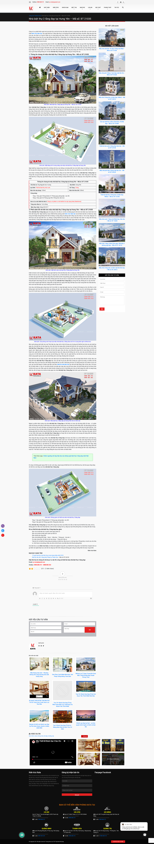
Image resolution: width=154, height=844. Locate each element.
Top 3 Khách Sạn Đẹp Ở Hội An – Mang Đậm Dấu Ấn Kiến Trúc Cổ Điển (62, 727)
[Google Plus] (124, 2)
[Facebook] (118, 2)
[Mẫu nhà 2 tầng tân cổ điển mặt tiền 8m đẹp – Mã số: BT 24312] (112, 256)
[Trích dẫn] (53, 598)
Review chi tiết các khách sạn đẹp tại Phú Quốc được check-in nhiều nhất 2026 (39, 726)
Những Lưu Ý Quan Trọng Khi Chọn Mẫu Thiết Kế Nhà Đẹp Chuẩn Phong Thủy (86, 675)
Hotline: (38, 2)
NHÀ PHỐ (82, 7)
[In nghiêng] (42, 598)
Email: (53, 2)
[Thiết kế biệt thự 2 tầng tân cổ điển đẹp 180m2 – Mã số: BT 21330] (112, 183)
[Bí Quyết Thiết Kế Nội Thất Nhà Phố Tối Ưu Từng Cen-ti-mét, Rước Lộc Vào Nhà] (39, 689)
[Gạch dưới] (44, 598)
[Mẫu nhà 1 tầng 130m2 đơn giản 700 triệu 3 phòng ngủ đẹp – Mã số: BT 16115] (112, 232)
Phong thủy (107, 7)
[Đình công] (46, 598)
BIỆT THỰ (74, 7)
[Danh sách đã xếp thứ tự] (49, 598)
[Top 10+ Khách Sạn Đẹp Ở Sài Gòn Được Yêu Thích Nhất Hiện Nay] (85, 686)
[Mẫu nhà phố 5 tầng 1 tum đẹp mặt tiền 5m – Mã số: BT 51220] (112, 62)
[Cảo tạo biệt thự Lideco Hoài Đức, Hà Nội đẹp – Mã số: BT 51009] (112, 110)
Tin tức (116, 7)
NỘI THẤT (98, 7)
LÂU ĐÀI (90, 7)
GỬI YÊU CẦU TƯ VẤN (118, 841)
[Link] (58, 598)
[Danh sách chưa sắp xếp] (51, 598)
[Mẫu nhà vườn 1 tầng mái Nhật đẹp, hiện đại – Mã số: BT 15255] (112, 208)
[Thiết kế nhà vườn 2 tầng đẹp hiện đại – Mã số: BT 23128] (112, 135)
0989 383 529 (41, 835)
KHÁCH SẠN (65, 7)
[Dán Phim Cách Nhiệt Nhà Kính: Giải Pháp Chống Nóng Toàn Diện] (62, 665)
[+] (62, 598)
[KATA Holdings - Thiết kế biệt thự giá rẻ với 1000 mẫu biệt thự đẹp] (31, 8)
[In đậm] (40, 598)
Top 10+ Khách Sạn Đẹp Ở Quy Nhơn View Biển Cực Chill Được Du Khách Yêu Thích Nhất (63, 704)
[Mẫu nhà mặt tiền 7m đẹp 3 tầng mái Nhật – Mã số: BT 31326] (112, 37)
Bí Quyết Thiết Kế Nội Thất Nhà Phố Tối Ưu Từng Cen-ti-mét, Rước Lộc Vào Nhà (39, 702)
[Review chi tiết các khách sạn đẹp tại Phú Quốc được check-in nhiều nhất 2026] (39, 716)
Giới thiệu (47, 7)
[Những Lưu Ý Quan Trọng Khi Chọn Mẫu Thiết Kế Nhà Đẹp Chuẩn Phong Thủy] (85, 664)
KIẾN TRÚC (56, 7)
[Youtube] (121, 2)
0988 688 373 (41, 819)
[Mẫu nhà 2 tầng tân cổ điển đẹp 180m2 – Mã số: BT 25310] (112, 86)
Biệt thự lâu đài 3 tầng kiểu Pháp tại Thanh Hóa (45, 557)
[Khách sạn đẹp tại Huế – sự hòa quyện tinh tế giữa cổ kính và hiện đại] (85, 715)
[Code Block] (55, 598)
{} (59, 598)
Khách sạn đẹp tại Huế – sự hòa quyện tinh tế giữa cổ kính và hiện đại (86, 724)
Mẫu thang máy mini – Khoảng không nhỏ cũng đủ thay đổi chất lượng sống (39, 674)
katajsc (41, 643)
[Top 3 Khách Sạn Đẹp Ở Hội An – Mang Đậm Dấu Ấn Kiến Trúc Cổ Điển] (62, 716)
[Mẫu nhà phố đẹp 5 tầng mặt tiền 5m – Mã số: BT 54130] (112, 159)
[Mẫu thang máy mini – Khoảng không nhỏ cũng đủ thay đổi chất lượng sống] (39, 664)
